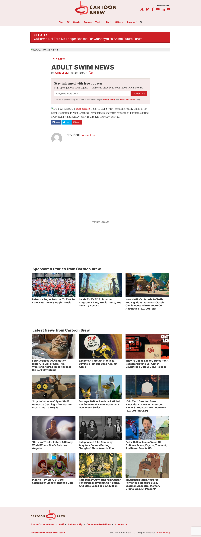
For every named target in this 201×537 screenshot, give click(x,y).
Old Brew (59, 59)
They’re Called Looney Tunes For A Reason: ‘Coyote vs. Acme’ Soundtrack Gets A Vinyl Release (147, 363)
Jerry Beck (61, 73)
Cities (118, 22)
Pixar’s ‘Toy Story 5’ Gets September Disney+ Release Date (52, 481)
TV (68, 22)
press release (83, 108)
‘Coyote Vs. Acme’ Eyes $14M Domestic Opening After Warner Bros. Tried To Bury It (52, 404)
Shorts (76, 22)
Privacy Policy (108, 100)
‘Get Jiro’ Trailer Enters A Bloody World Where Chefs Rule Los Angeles (52, 445)
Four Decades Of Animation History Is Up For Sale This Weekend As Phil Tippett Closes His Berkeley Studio (51, 365)
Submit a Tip (75, 524)
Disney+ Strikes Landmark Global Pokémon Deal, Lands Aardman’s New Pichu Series (99, 404)
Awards (88, 22)
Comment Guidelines (99, 524)
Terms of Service (127, 100)
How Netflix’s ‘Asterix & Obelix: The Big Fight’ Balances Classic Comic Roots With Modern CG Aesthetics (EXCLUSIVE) (145, 304)
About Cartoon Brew (42, 524)
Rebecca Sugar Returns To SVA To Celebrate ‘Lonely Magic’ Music (53, 301)
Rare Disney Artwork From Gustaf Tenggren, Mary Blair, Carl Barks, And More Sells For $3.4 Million (100, 482)
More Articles (88, 135)
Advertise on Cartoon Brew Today (48, 532)
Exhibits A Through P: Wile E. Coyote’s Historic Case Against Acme (98, 363)
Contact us (121, 524)
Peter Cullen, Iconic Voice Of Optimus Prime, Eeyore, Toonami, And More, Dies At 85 (146, 445)
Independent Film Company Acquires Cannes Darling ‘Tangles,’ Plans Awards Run (96, 445)
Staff (61, 524)
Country (131, 22)
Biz (107, 22)
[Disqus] (100, 181)
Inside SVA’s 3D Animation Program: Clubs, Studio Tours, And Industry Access (100, 302)
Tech (97, 22)
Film (61, 22)
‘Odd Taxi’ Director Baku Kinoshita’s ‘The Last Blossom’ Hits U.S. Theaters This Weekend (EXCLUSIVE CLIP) (146, 406)
